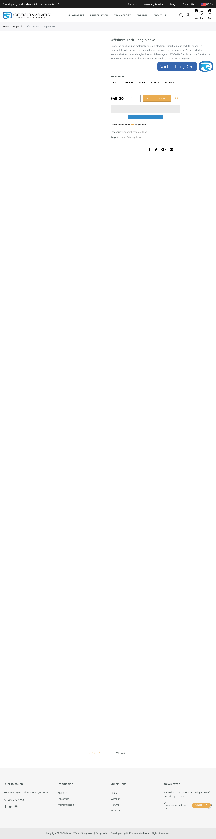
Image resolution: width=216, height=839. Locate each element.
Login (114, 793)
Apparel (142, 15)
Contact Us (188, 4)
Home (6, 26)
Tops (144, 132)
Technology (122, 15)
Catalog (131, 137)
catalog (137, 132)
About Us (160, 15)
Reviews (119, 752)
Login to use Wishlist (176, 98)
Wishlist (115, 799)
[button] (145, 109)
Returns (132, 4)
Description (98, 752)
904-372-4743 (16, 800)
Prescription (99, 15)
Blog (172, 4)
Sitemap (115, 811)
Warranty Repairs (153, 4)
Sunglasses (76, 15)
